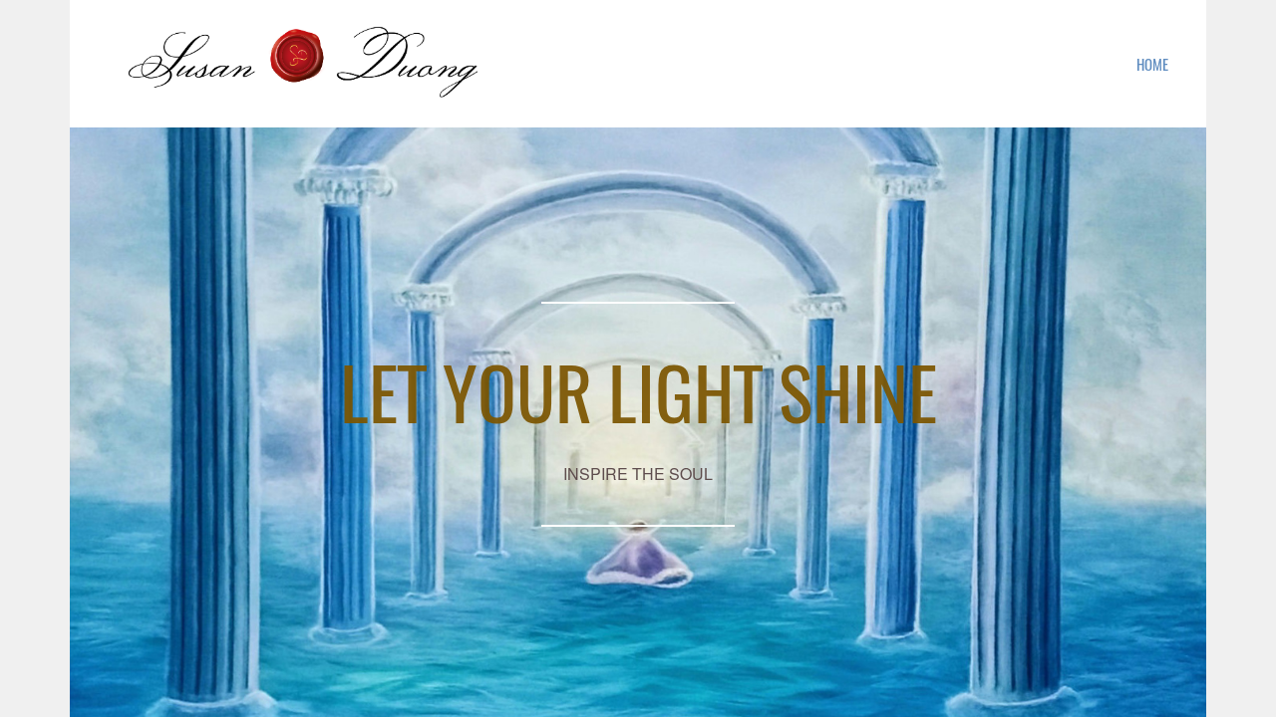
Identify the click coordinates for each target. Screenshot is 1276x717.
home (1152, 64)
